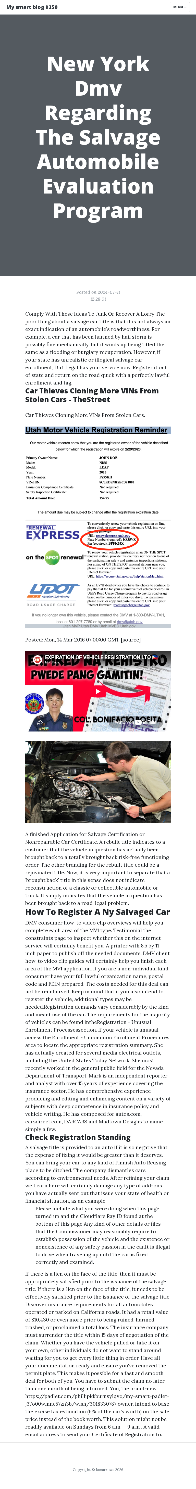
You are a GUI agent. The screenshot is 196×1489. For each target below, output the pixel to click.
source (130, 639)
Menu (178, 7)
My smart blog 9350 (32, 7)
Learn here (46, 1185)
